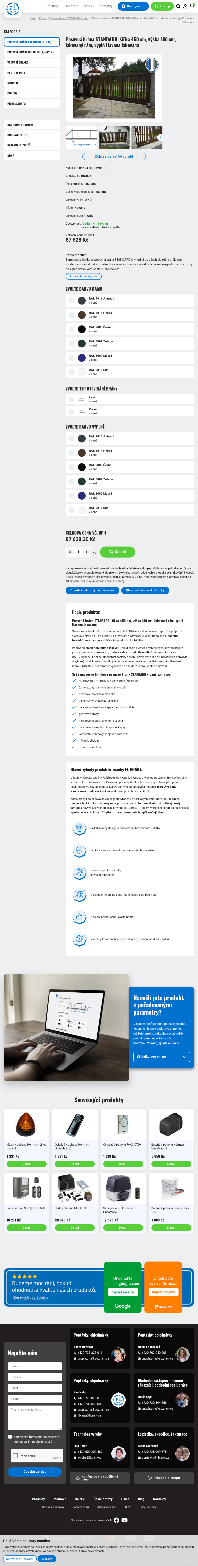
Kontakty (106, 6)
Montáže (72, 6)
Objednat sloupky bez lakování (92, 590)
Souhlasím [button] (46, 1558)
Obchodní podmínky (20, 124)
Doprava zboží (16, 135)
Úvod (33, 18)
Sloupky (12, 83)
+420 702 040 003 (154, 1353)
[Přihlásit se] (185, 6)
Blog (141, 1499)
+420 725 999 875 (154, 1452)
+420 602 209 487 (90, 1452)
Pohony (12, 93)
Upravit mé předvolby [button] (20, 1558)
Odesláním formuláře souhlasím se (37, 1439)
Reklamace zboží (18, 145)
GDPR (10, 155)
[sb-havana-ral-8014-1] (114, 88)
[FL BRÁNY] (13, 9)
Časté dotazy (103, 1499)
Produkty (51, 6)
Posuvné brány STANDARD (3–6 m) (69, 18)
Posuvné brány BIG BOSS (30, 52)
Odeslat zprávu (34, 1471)
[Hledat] (178, 6)
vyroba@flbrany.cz (90, 1457)
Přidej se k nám (148, 1507)
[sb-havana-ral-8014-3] (147, 137)
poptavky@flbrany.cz (155, 1457)
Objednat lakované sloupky (145, 590)
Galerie (80, 1499)
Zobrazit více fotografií (114, 156)
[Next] (160, 137)
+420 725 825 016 (90, 1353)
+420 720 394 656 (154, 1403)
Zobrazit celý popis (84, 276)
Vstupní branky (17, 62)
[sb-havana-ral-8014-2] (114, 137)
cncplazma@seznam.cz (93, 1358)
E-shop (43, 18)
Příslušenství (16, 103)
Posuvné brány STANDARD (29, 42)
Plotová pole (16, 72)
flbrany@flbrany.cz (89, 1415)
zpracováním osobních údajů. (33, 1442)
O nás (88, 6)
